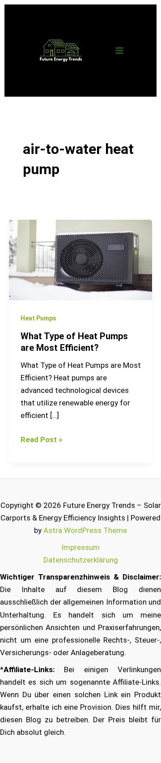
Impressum (80, 547)
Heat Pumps (38, 318)
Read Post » (41, 438)
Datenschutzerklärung (80, 559)
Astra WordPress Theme (85, 530)
